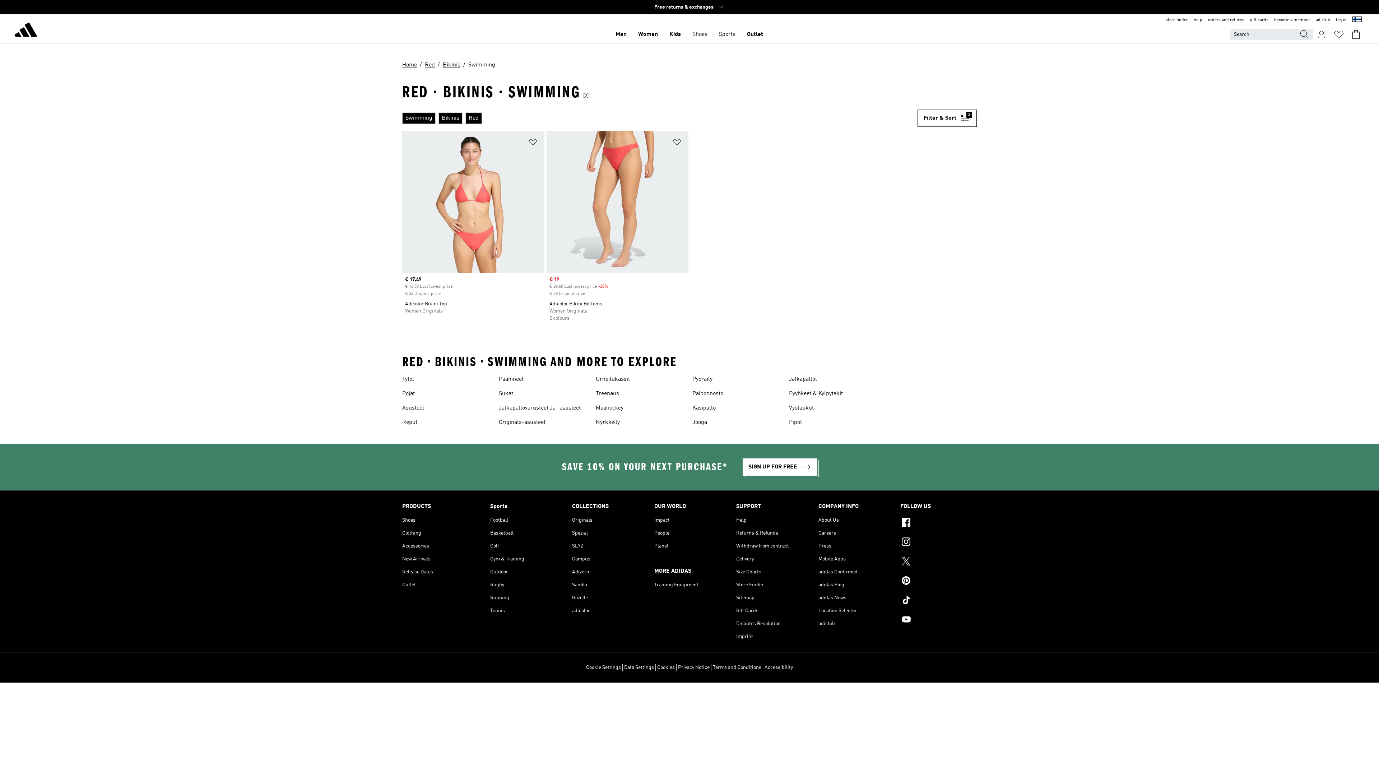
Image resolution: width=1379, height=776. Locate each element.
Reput (409, 422)
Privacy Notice (694, 667)
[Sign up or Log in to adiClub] (1321, 34)
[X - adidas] (938, 562)
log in (1341, 20)
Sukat (506, 394)
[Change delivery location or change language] (1357, 20)
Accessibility (779, 667)
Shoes (699, 34)
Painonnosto (707, 394)
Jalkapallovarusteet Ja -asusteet (540, 408)
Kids (675, 34)
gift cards (1259, 20)
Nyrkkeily (608, 422)
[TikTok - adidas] (938, 601)
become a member (1292, 20)
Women (648, 34)
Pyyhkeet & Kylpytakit (816, 394)
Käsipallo (704, 408)
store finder (1177, 20)
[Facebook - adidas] (938, 523)
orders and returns (1226, 20)
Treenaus (607, 394)
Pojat (408, 394)
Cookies (666, 667)
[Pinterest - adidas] (938, 581)
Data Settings (639, 667)
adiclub (1323, 20)
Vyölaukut (801, 408)
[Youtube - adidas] (938, 620)
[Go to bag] (1356, 34)
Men (621, 34)
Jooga (699, 422)
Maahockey (609, 408)
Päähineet (511, 379)
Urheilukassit (613, 379)
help (1198, 20)
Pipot (795, 422)
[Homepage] (25, 31)
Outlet (755, 34)
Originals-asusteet (522, 422)
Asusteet (413, 408)
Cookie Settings (603, 667)
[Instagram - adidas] (938, 543)
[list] (660, 118)
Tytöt (408, 379)
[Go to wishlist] (1338, 34)
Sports (727, 34)
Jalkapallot (803, 379)
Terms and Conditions (737, 667)
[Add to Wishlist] (533, 144)
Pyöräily (702, 379)
